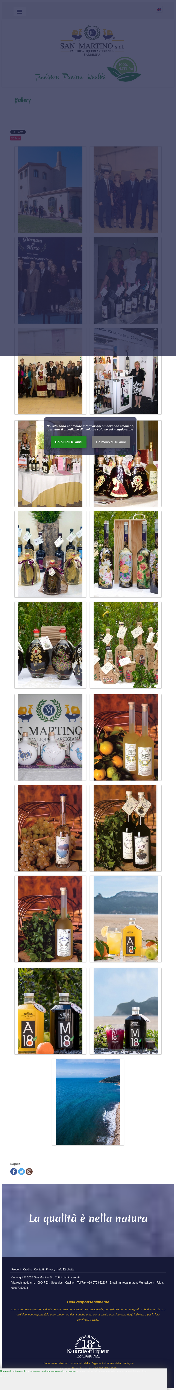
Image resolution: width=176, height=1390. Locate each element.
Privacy (50, 1269)
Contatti (39, 1269)
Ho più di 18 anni (68, 441)
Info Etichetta (66, 1269)
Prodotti (16, 1269)
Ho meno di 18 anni (111, 441)
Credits (27, 1269)
